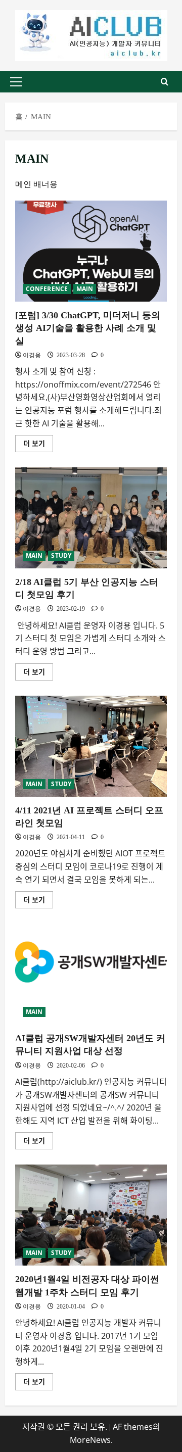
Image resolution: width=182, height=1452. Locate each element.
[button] (16, 81)
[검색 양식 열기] (164, 81)
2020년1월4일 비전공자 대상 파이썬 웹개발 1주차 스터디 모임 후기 (91, 1215)
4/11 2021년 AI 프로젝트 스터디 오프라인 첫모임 (91, 746)
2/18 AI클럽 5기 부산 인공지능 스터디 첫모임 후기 (91, 517)
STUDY (61, 555)
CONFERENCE (47, 288)
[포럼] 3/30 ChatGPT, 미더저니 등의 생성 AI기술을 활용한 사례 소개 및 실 (91, 251)
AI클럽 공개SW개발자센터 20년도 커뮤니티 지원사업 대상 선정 (91, 974)
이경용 (32, 355)
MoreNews (90, 1439)
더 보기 (38, 441)
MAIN (84, 288)
